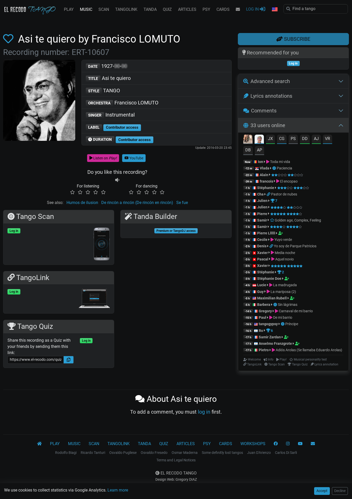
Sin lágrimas (287, 304)
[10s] (117, 179)
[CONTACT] (238, 9)
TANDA (150, 9)
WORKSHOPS (252, 443)
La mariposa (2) (283, 292)
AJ (316, 138)
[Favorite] (9, 39)
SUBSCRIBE (296, 39)
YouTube (136, 158)
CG (281, 138)
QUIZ (167, 9)
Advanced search (270, 81)
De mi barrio (282, 317)
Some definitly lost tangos (222, 453)
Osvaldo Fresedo (154, 453)
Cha (260, 194)
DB (248, 150)
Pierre (262, 214)
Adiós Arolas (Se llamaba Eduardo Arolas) (308, 350)
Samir (262, 220)
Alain (264, 175)
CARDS (223, 9)
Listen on (105, 158)
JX (270, 138)
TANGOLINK (126, 9)
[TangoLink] (269, 194)
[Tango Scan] (274, 168)
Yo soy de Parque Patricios (295, 246)
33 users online (267, 125)
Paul (262, 317)
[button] (274, 9)
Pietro (264, 350)
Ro (261, 331)
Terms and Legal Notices (176, 460)
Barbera (263, 304)
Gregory (265, 311)
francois (266, 181)
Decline (340, 491)
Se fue (182, 202)
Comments (263, 111)
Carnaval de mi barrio (295, 311)
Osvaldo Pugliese (123, 453)
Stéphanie (266, 188)
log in (204, 412)
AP (259, 150)
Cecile (262, 240)
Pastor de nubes (284, 194)
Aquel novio (284, 259)
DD (305, 138)
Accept (322, 491)
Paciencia (284, 168)
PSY (206, 9)
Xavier (263, 253)
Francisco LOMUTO (123, 103)
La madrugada (284, 285)
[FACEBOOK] (276, 444)
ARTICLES (187, 9)
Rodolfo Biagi (66, 453)
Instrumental (111, 115)
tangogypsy (268, 324)
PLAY (69, 9)
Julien (262, 201)
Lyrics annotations (271, 96)
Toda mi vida (279, 162)
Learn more (117, 490)
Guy (260, 292)
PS (293, 138)
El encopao (288, 181)
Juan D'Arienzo (259, 453)
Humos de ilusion (82, 202)
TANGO (104, 90)
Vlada (264, 168)
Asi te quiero (109, 78)
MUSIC (86, 9)
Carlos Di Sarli (286, 453)
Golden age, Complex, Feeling (297, 220)
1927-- (107, 66)
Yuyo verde (283, 240)
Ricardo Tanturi (93, 453)
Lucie (261, 285)
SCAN (103, 9)
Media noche (284, 253)
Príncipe (291, 324)
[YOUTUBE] (300, 444)
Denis (261, 246)
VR (327, 138)
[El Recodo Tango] (39, 444)
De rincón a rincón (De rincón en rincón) (137, 202)
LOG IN (253, 9)
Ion (260, 162)
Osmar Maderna (185, 453)
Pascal (262, 259)
